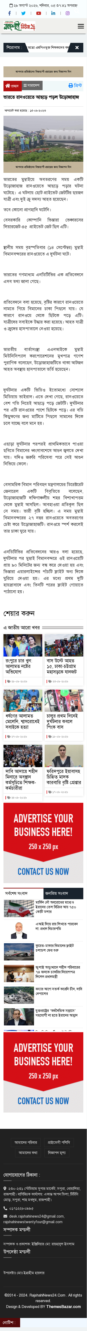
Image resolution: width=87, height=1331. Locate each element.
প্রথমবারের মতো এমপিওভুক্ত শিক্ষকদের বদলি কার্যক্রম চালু (42, 47)
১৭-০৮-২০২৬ (60, 792)
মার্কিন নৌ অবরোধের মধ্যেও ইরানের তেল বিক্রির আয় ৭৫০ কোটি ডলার (56, 907)
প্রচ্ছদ (14, 86)
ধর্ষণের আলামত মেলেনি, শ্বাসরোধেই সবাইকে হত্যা (23, 721)
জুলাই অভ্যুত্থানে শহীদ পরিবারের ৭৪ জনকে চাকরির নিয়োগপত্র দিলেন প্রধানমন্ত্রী (58, 972)
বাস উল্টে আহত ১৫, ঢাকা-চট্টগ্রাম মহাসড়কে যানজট (62, 666)
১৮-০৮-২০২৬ (60, 736)
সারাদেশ (33, 85)
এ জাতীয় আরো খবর (21, 628)
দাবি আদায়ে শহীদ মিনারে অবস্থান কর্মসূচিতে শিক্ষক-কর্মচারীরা (22, 780)
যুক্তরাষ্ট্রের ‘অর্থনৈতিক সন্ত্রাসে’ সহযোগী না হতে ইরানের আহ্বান (57, 1013)
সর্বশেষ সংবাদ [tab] (16, 893)
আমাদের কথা (28, 1153)
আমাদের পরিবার (26, 1142)
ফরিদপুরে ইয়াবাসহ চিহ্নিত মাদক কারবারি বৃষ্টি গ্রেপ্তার (64, 777)
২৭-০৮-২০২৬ (19, 736)
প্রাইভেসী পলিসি (59, 1142)
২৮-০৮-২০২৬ (19, 681)
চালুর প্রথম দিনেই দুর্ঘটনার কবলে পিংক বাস (62, 721)
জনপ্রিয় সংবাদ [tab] (56, 893)
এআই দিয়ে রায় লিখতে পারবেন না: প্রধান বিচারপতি (57, 926)
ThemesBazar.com (63, 1306)
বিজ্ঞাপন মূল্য (57, 1153)
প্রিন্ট (77, 85)
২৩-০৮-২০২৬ (60, 681)
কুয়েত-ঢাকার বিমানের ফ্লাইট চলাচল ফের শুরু (55, 948)
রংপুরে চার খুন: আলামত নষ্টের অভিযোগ (19, 666)
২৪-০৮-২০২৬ (19, 797)
